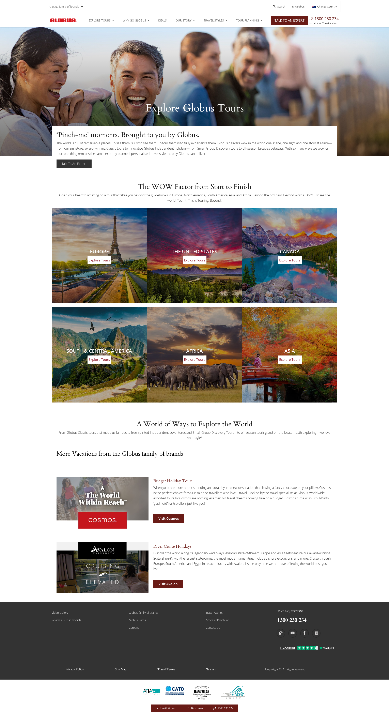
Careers (134, 628)
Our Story (183, 20)
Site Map (120, 669)
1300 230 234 (326, 18)
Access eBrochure (217, 620)
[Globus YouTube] (292, 633)
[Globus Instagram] (316, 633)
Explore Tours (100, 20)
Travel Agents (214, 613)
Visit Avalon (168, 584)
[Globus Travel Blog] (281, 633)
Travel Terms (166, 669)
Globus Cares (137, 620)
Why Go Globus (134, 20)
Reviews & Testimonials (66, 620)
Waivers (211, 669)
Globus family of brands (64, 7)
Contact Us (213, 628)
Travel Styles (214, 20)
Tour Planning (247, 20)
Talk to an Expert (290, 20)
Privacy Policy (74, 669)
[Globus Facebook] (304, 633)
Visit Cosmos (168, 518)
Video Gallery (60, 613)
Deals (162, 20)
